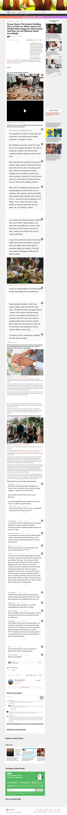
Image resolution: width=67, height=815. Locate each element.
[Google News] (20, 812)
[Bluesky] (14, 812)
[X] (12, 812)
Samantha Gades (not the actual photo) (21, 444)
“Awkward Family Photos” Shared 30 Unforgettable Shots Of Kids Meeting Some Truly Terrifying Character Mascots (53, 36)
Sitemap (35, 811)
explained (28, 389)
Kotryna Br (20, 36)
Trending (11, 14)
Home (6, 14)
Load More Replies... (13, 709)
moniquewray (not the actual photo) (20, 285)
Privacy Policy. (23, 793)
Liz (9, 711)
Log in (59, 12)
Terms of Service (57, 811)
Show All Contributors (25, 687)
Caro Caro (12, 705)
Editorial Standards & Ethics (42, 811)
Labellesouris (11, 700)
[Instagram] (8, 812)
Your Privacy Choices (39, 809)
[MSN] (18, 812)
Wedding (13, 21)
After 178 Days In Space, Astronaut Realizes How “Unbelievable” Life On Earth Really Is (53, 53)
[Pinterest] (10, 812)
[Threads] (16, 812)
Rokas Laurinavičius (13, 36)
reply (13, 703)
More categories (11, 785)
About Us (50, 809)
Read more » (16, 683)
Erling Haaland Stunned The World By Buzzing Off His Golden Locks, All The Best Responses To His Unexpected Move (54, 139)
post (19, 61)
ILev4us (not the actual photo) (19, 122)
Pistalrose (13, 60)
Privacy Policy (50, 811)
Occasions (9, 21)
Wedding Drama (10, 61)
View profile (38, 680)
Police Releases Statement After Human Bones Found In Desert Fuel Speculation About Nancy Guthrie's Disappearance (53, 125)
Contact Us (58, 809)
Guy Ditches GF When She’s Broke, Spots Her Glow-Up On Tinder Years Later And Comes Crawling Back (53, 71)
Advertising (46, 809)
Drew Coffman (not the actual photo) (20, 376)
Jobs (54, 809)
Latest (15, 14)
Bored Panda (10, 810)
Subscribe (40, 790)
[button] (40, 745)
